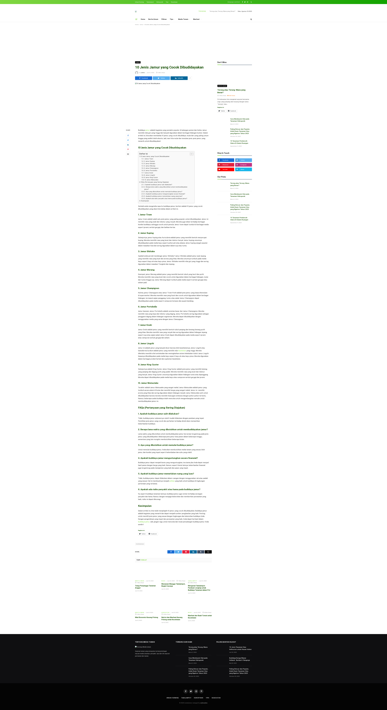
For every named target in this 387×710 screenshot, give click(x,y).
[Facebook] (128, 135)
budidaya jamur (144, 522)
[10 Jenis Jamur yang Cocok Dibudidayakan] (173, 104)
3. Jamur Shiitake (149, 163)
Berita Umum (153, 19)
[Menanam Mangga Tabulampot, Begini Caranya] (173, 571)
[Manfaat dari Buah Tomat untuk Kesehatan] (200, 603)
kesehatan (182, 351)
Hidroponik (159, 2)
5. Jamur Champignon (151, 168)
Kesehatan (174, 2)
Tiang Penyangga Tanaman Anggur (145, 587)
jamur (147, 130)
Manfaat (196, 19)
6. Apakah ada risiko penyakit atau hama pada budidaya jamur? (165, 198)
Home (143, 19)
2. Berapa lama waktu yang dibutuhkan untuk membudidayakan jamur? (165, 188)
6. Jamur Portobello (150, 170)
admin (143, 72)
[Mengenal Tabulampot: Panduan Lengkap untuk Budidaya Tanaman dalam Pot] (200, 571)
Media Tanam (183, 19)
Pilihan (164, 19)
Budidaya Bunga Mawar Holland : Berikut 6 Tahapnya (239, 659)
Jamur (141, 24)
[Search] (251, 19)
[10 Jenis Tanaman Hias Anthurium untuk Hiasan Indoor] (221, 650)
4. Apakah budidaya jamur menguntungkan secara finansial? (164, 194)
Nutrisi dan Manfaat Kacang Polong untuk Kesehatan (171, 618)
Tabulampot (150, 2)
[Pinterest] (128, 149)
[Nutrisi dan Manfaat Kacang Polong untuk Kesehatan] (173, 603)
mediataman (140, 544)
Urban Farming (139, 2)
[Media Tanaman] (136, 11)
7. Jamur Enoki (148, 173)
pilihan (172, 481)
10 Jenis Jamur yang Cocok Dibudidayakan (154, 156)
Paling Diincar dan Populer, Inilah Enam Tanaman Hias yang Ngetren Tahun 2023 (240, 131)
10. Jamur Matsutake (151, 180)
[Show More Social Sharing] (190, 78)
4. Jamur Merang (149, 166)
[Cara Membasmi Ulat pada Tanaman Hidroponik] (222, 121)
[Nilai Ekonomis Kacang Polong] (147, 603)
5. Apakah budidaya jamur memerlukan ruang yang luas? (163, 196)
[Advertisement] (193, 43)
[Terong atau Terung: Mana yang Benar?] (234, 77)
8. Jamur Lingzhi (149, 175)
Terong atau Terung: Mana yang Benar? (231, 91)
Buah (163, 581)
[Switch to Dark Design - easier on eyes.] (251, 2)
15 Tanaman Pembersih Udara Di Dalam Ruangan (239, 142)
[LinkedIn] (128, 145)
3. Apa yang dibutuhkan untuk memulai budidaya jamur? (163, 191)
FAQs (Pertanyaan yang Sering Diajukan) (155, 182)
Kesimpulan (145, 201)
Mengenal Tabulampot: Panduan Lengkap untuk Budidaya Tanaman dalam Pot (199, 588)
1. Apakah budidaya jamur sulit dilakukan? (158, 184)
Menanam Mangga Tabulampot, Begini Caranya (173, 585)
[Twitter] (128, 140)
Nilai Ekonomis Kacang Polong (146, 617)
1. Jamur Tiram (148, 159)
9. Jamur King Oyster (151, 177)
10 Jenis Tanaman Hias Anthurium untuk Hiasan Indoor (240, 648)
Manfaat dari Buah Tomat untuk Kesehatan (200, 617)
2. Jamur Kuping (149, 161)
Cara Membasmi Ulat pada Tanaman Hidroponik (220, 11)
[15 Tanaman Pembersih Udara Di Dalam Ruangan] (222, 143)
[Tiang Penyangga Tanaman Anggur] (147, 571)
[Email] (128, 154)
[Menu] (136, 19)
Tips (167, 2)
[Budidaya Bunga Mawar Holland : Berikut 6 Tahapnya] (221, 660)
